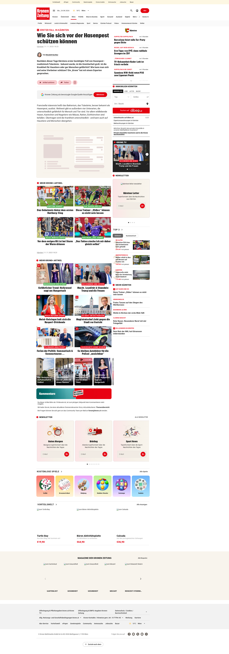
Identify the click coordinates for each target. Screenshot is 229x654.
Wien (73, 17)
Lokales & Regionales (77, 23)
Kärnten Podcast (106, 23)
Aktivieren (100, 95)
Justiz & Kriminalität (60, 23)
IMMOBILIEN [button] (118, 91)
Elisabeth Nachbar (52, 55)
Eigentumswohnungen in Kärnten (131, 120)
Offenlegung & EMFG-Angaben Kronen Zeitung (92, 612)
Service (95, 23)
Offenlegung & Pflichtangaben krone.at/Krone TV (56, 612)
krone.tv (146, 17)
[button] (139, 17)
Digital (127, 17)
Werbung (128, 618)
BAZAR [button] (138, 91)
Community (76, 2)
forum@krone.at (94, 411)
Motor (135, 17)
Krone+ (55, 17)
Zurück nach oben (93, 644)
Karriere (138, 618)
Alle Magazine (142, 558)
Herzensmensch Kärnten (129, 23)
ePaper (66, 2)
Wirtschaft (48, 23)
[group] (45, 371)
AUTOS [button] (132, 91)
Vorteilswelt (56, 2)
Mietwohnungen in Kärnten (131, 123)
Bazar (132, 2)
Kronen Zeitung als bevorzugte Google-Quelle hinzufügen (74, 94)
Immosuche (112, 2)
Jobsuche (123, 2)
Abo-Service (43, 623)
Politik (80, 17)
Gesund (110, 17)
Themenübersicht (102, 407)
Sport (102, 17)
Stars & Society (91, 17)
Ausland (119, 17)
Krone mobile (100, 2)
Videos (116, 23)
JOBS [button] (126, 91)
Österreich (65, 17)
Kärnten (40, 46)
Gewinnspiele (88, 2)
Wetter (142, 23)
